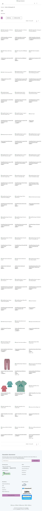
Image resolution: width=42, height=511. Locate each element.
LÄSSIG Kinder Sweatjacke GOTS (35, 58)
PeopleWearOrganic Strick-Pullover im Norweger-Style (20, 183)
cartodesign (18, 510)
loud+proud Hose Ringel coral (34, 413)
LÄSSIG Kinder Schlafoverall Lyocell (6, 267)
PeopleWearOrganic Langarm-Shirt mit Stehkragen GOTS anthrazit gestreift (34, 79)
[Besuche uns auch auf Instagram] (6, 479)
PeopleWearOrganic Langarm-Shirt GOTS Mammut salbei (6, 163)
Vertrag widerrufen (11, 496)
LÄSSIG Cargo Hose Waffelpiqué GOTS (20, 59)
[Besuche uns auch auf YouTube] (4, 479)
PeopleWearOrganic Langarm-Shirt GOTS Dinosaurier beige (34, 142)
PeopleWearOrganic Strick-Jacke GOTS (21, 204)
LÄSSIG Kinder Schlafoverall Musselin (20, 267)
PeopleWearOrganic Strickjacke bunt (34, 225)
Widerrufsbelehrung (6, 492)
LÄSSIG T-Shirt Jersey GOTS (6, 79)
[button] (35, 3)
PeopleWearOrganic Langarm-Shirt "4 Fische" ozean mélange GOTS (6, 287)
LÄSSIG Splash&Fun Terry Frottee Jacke (7, 414)
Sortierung (9, 17)
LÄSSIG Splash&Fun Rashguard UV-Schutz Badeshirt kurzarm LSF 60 (35, 38)
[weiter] (40, 21)
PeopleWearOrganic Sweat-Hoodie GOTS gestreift (6, 308)
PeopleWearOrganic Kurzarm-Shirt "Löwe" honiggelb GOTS (6, 225)
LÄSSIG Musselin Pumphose (6, 328)
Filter (2, 17)
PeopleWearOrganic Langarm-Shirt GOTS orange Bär (20, 121)
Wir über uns (24, 471)
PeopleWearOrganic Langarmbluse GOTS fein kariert (7, 100)
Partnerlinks (24, 475)
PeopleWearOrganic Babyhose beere (20, 372)
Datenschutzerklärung (22, 459)
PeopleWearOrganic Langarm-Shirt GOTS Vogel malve (6, 183)
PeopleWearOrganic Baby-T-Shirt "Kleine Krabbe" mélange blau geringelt (35, 267)
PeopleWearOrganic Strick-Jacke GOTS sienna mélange (21, 100)
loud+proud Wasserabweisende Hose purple (35, 435)
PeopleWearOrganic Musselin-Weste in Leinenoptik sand (34, 246)
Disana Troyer (31, 120)
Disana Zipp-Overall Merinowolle (7, 141)
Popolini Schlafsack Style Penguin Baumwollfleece (7, 350)
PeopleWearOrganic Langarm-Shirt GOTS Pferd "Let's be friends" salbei (20, 163)
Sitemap (3, 489)
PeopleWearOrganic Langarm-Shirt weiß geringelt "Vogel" (34, 287)
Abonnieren (36, 461)
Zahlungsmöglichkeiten (26, 467)
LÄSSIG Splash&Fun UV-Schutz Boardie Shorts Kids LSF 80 (20, 38)
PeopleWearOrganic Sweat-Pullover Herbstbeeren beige (34, 183)
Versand (27, 509)
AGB (3, 487)
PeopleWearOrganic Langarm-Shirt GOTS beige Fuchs (6, 121)
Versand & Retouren (25, 469)
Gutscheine (24, 473)
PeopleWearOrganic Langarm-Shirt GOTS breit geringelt (20, 142)
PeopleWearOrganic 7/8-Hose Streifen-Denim (6, 246)
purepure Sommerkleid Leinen (34, 328)
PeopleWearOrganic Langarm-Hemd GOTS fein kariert (34, 100)
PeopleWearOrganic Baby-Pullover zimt (33, 350)
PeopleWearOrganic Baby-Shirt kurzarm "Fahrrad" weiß (20, 308)
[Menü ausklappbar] (2, 3)
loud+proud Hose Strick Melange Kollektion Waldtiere (35, 372)
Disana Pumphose (32, 307)
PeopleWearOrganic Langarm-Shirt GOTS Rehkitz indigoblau (34, 163)
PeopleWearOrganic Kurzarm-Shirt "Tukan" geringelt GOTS (20, 225)
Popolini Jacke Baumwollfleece (20, 349)
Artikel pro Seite (17, 17)
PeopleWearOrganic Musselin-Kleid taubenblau (20, 246)
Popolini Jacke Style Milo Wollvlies (21, 434)
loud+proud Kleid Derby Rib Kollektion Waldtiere (6, 394)
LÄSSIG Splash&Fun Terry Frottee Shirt (21, 414)
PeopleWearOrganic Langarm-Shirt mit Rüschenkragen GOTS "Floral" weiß (20, 79)
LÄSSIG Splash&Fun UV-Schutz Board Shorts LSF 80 (6, 38)
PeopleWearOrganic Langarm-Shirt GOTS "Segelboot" (20, 287)
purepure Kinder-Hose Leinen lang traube (6, 372)
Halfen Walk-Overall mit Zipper (34, 203)
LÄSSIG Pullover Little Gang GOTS (7, 58)
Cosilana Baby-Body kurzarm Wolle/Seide (20, 329)
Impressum (4, 490)
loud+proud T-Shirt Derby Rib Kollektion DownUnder (20, 394)
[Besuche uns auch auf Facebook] (3, 479)
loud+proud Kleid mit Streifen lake (6, 435)
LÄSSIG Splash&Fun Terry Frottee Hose (35, 394)
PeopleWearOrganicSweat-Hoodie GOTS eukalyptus (6, 204)
